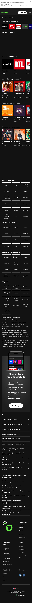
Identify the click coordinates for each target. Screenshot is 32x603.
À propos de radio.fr (22, 526)
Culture (16, 227)
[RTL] (12, 26)
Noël (16, 246)
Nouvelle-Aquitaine (6, 305)
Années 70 (25, 216)
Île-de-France (16, 299)
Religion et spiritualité (6, 275)
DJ (6, 240)
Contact (21, 546)
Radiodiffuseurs (23, 537)
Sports (25, 227)
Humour (25, 263)
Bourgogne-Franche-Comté (16, 286)
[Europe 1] (25, 26)
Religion (16, 233)
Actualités (25, 269)
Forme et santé (16, 275)
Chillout (25, 210)
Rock (16, 185)
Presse (21, 530)
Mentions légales (7, 558)
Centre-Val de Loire (6, 293)
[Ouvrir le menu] (30, 13)
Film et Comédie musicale (6, 216)
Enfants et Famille (25, 275)
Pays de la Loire (25, 305)
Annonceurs (22, 534)
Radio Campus (25, 239)
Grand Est (25, 293)
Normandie (25, 299)
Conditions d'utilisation (6, 549)
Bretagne (25, 286)
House (6, 204)
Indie (16, 204)
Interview (6, 246)
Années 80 (25, 197)
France (17, 588)
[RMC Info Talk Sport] (18, 26)
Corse (16, 293)
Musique (25, 246)
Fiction (25, 257)
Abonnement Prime (22, 556)
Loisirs (6, 269)
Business (6, 257)
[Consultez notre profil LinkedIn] (20, 575)
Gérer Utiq (6, 561)
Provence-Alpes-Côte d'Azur (6, 311)
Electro (6, 191)
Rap (25, 191)
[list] (16, 26)
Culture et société (16, 263)
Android (5, 580)
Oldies (16, 197)
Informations (6, 227)
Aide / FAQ (21, 552)
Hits (16, 191)
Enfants (25, 233)
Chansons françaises (25, 185)
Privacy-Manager (7, 564)
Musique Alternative (6, 197)
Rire (16, 240)
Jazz (6, 210)
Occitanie (16, 305)
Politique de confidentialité (7, 554)
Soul (16, 216)
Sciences (6, 263)
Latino (16, 210)
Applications (22, 549)
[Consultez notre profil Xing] (24, 575)
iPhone (5, 573)
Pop (6, 185)
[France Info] (5, 26)
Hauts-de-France (7, 299)
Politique (6, 233)
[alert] (16, 4)
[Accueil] (3, 17)
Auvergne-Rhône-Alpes (7, 286)
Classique (25, 204)
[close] (30, 1)
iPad (4, 576)
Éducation (16, 257)
